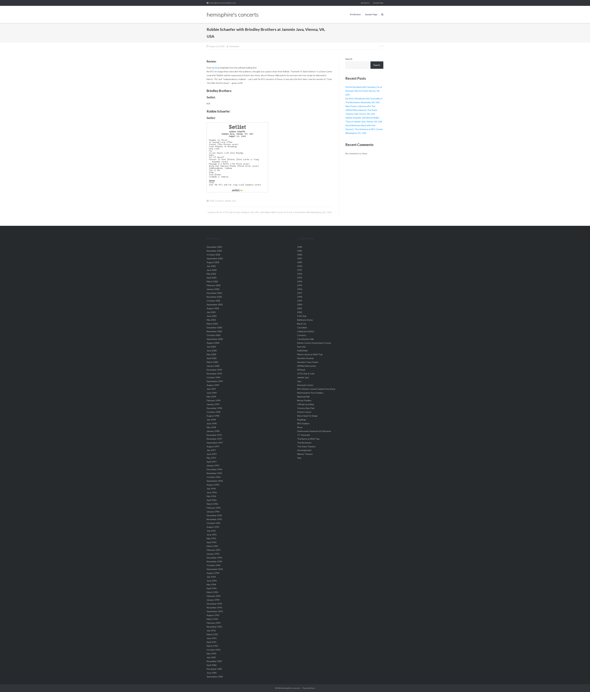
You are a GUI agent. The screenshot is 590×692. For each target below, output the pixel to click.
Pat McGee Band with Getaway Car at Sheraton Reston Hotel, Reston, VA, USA (363, 91)
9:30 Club (301, 316)
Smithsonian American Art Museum (314, 431)
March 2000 (212, 362)
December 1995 (214, 515)
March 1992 (212, 634)
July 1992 (211, 630)
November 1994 (214, 561)
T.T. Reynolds (303, 435)
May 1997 (211, 458)
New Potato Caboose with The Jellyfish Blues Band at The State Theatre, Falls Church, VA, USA (361, 110)
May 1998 (211, 427)
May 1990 (211, 653)
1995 (299, 285)
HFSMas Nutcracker (306, 366)
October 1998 (213, 412)
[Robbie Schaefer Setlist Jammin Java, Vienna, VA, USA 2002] (237, 191)
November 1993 (214, 607)
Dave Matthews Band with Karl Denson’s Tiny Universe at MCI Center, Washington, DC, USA (364, 129)
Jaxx (299, 381)
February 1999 (213, 400)
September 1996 (215, 481)
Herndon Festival (305, 358)
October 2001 (213, 300)
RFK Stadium (303, 423)
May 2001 (211, 320)
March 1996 (212, 504)
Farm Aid (301, 346)
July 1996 (211, 488)
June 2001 (212, 316)
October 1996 (213, 477)
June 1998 (212, 423)
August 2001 (213, 308)
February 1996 (213, 507)
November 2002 (214, 250)
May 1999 (211, 396)
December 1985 (214, 669)
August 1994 (213, 573)
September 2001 (215, 304)
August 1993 (213, 615)
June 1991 (212, 638)
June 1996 (212, 492)
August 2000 (213, 343)
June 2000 (212, 350)
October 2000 (213, 335)
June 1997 (212, 454)
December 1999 (214, 369)
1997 (299, 293)
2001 (299, 308)
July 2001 (211, 312)
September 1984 (215, 676)
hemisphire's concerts (291, 688)
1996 (299, 289)
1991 (299, 270)
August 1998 (213, 415)
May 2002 (211, 273)
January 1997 (213, 465)
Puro (313, 688)
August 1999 (213, 385)
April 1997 (211, 461)
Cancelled (302, 327)
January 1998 (213, 431)
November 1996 (214, 473)
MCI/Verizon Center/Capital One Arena (316, 389)
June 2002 (212, 270)
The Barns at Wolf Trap (308, 438)
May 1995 (211, 538)
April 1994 (211, 588)
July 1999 (211, 389)
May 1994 (211, 584)
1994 (299, 281)
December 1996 (214, 469)
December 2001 (214, 293)
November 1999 (214, 373)
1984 (299, 247)
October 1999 (213, 377)
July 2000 (211, 346)
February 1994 (213, 596)
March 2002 (212, 281)
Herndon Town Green (307, 362)
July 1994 (211, 576)
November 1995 (214, 519)
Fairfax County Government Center (314, 343)
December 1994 (214, 557)
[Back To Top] (582, 684)
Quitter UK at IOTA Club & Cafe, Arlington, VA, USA (233, 212)
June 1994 (212, 580)
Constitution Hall (305, 339)
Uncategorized (304, 450)
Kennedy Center (305, 385)
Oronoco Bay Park (306, 408)
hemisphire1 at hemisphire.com (222, 3)
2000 (299, 304)
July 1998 (211, 419)
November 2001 (214, 296)
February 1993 (213, 623)
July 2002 (211, 266)
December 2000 (214, 327)
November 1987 (214, 661)
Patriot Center (304, 412)
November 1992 (214, 626)
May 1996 (211, 496)
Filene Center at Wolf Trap (310, 354)
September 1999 (215, 381)
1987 (299, 258)
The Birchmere (304, 442)
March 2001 (212, 323)
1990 (299, 266)
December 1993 (214, 603)
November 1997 (214, 438)
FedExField (302, 350)
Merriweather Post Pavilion (310, 392)
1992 (299, 273)
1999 (299, 300)
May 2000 (211, 354)
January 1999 (213, 404)
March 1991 (212, 646)
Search (348, 59)
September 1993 (215, 611)
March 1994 (212, 592)
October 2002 (213, 254)
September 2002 (215, 258)
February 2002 (213, 285)
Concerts (219, 201)
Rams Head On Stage (307, 415)
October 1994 (213, 565)
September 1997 (215, 442)
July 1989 (211, 657)
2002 (212, 201)
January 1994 (213, 600)
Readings (301, 419)
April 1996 (211, 500)
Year (299, 458)
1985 (299, 250)
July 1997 (211, 450)
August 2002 (213, 262)
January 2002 (213, 289)
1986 (299, 254)
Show (300, 427)
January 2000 (213, 366)
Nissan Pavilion (304, 400)
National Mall (303, 396)
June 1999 (212, 392)
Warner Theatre (305, 454)
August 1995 (213, 527)
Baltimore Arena (305, 320)
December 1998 (214, 408)
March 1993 (212, 619)
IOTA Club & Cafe (306, 373)
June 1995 (212, 534)
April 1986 (211, 665)
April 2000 (211, 358)
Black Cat (301, 323)
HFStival (301, 369)
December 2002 (214, 247)
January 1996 (213, 511)
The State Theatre (306, 446)
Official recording (305, 404)
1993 (299, 277)
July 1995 (211, 530)
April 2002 (211, 277)
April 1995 (211, 542)
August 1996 (213, 484)
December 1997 (214, 435)
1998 (299, 296)
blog (217, 67)
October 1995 (213, 523)
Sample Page (378, 3)
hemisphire (234, 46)
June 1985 (212, 672)
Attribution (365, 3)
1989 (299, 262)
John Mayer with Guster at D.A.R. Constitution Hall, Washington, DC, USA (295, 212)
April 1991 (211, 642)
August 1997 (213, 446)
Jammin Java (230, 201)
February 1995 (213, 550)
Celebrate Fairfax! (305, 331)
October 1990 (213, 649)
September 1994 (215, 569)
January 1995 (213, 553)
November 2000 (214, 331)
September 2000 (215, 339)
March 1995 (212, 546)
